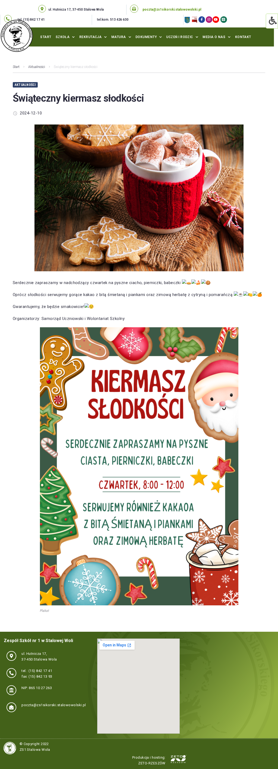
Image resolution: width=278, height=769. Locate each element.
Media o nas (214, 37)
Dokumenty (146, 37)
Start (45, 37)
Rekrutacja (90, 37)
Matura (118, 37)
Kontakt (243, 37)
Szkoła (63, 37)
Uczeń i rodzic (179, 37)
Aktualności (36, 67)
